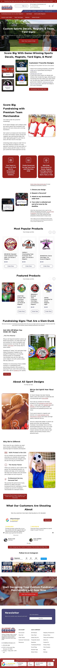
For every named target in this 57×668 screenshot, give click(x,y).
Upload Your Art (48, 11)
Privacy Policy (46, 644)
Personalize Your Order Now (38, 89)
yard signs (10, 345)
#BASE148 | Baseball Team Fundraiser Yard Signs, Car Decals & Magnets (10, 257)
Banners (27, 17)
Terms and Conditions (48, 637)
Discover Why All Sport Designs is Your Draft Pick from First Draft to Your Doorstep (15, 496)
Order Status (22, 637)
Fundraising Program (20, 664)
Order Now (11, 266)
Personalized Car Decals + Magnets (22, 202)
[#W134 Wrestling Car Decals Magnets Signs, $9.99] (48, 288)
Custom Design (21, 68)
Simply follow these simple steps (38, 184)
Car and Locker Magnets (39, 664)
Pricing (34, 11)
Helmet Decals (36, 17)
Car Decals (29, 13)
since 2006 (45, 398)
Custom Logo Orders (6, 17)
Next (55, 1)
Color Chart (40, 11)
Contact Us (46, 642)
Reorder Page (28, 11)
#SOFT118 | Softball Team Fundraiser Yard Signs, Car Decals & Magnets (21, 300)
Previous (1, 1)
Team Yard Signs (18, 17)
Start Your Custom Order (28, 41)
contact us (16, 370)
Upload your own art (36, 73)
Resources (21, 642)
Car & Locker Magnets (39, 13)
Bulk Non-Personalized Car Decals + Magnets (8, 207)
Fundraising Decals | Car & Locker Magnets (12, 13)
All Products (34, 632)
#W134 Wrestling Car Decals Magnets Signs (48, 301)
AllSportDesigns (15, 518)
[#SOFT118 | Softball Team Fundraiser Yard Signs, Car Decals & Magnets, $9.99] (21, 288)
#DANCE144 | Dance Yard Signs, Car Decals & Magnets (46, 257)
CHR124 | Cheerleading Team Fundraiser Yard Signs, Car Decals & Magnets (27, 256)
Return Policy (34, 652)
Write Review (48, 520)
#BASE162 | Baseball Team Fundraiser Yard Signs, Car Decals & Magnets (34, 299)
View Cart (21, 635)
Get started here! (42, 1)
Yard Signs (21, 82)
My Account (21, 632)
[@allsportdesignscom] (11, 558)
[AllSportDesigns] (7, 520)
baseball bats (47, 405)
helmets (32, 406)
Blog (44, 649)
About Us (45, 639)
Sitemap (45, 652)
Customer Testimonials (24, 639)
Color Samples (46, 647)
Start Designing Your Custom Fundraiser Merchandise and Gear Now (28, 547)
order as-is (33, 70)
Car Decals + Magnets (8, 88)
